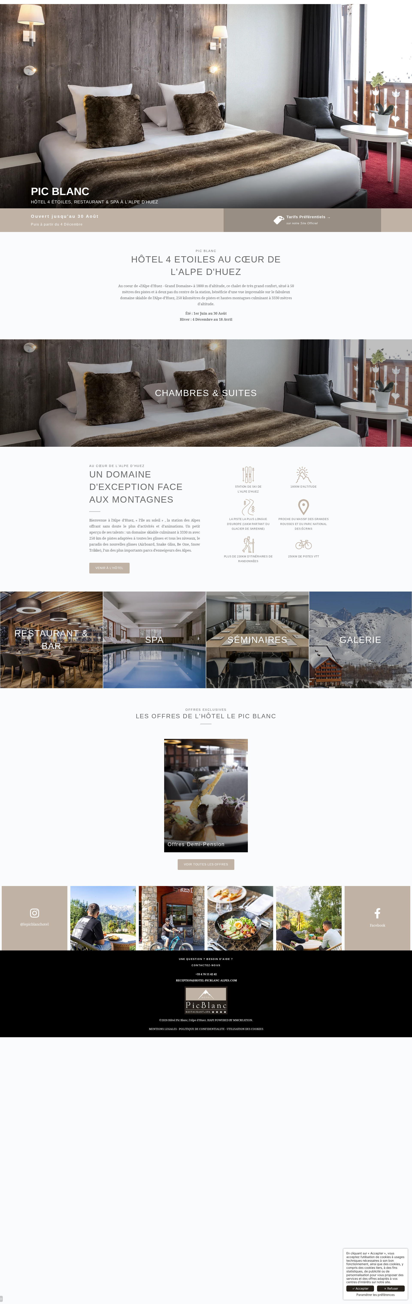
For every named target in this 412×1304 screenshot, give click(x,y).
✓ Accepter (360, 1288)
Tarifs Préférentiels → (308, 217)
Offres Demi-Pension (196, 844)
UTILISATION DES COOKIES (245, 1029)
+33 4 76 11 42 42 (206, 974)
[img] (206, 795)
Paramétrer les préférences (375, 1294)
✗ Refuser (391, 1288)
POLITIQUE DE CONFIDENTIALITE (202, 1029)
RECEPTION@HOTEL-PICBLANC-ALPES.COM (206, 980)
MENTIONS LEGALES (163, 1029)
